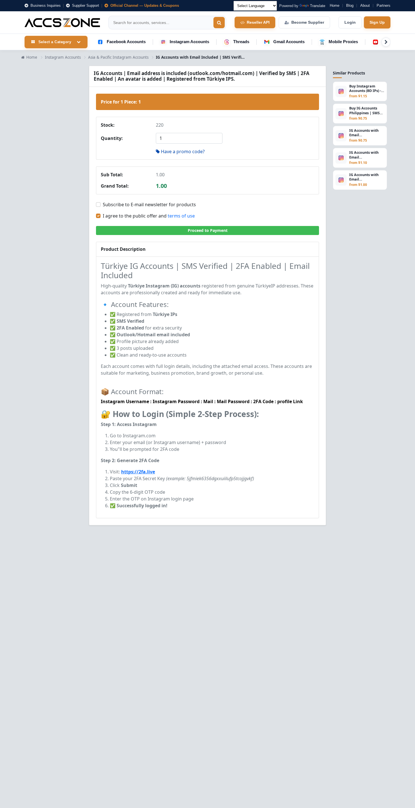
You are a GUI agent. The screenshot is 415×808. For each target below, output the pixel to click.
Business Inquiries (45, 5)
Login (350, 22)
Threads (241, 41)
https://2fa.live (138, 472)
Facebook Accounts (126, 41)
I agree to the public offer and (149, 216)
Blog (349, 5)
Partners (383, 5)
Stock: (108, 125)
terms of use (181, 216)
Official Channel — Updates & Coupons (144, 5)
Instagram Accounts (189, 41)
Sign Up (377, 22)
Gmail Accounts (289, 41)
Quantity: (112, 138)
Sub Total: (112, 175)
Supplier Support (85, 5)
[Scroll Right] (385, 42)
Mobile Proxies (343, 41)
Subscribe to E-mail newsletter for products (149, 204)
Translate (317, 6)
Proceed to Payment (208, 230)
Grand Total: (115, 186)
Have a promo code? (183, 151)
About (365, 5)
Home (334, 5)
